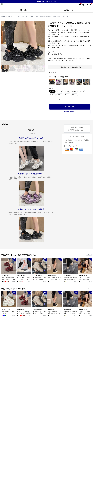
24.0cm (74, 91)
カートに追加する (70, 111)
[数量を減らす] (51, 100)
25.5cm (60, 95)
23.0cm (59, 91)
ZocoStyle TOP (5, 16)
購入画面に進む (70, 106)
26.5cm (74, 95)
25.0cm (52, 95)
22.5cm (52, 91)
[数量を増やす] (59, 100)
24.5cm (81, 91)
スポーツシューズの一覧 (20, 16)
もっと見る (89, 255)
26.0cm (67, 95)
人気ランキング (68, 10)
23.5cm (67, 91)
